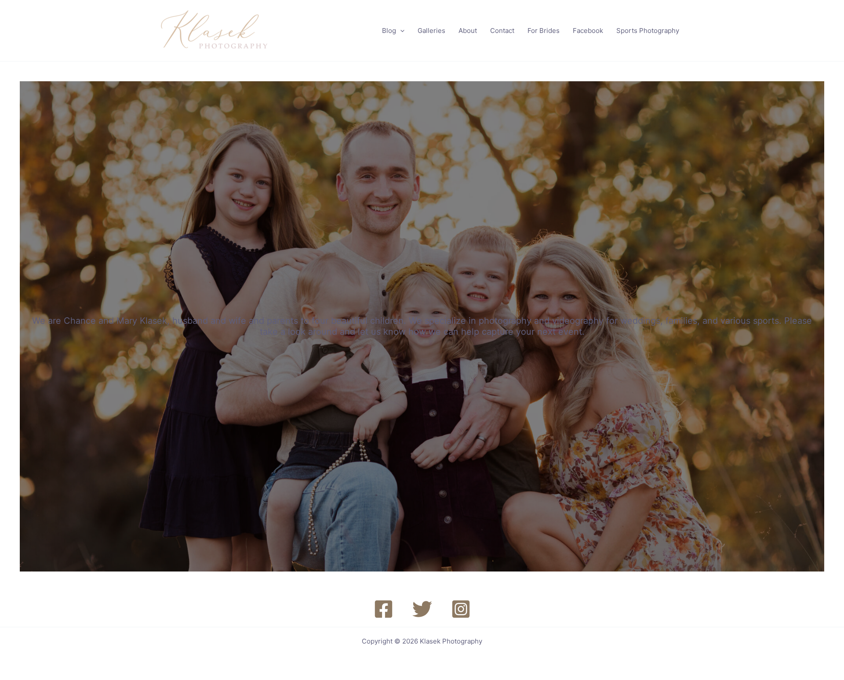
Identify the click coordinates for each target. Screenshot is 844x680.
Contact (502, 30)
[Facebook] (383, 609)
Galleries (431, 30)
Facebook (588, 30)
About (467, 30)
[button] (400, 30)
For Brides (544, 30)
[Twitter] (422, 609)
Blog (389, 30)
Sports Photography (647, 30)
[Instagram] (461, 609)
